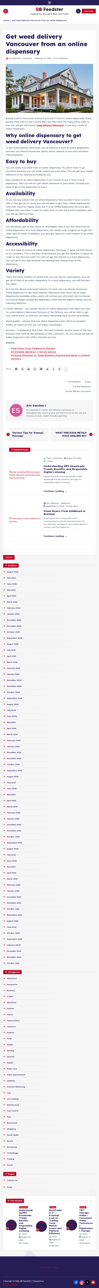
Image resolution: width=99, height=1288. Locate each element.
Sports (10, 1141)
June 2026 (11, 584)
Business (11, 990)
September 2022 (14, 843)
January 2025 (13, 674)
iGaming (11, 1081)
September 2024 (14, 698)
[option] (19, 1224)
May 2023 (11, 794)
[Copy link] (65, 369)
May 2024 (11, 722)
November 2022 (14, 830)
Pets (9, 1117)
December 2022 (14, 824)
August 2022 (12, 849)
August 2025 (12, 644)
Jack (49, 458)
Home (6, 20)
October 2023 (13, 764)
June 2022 (11, 861)
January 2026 (13, 614)
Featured (27, 58)
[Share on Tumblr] (53, 369)
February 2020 (13, 945)
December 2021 (14, 897)
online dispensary (82, 386)
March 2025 (12, 662)
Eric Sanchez (15, 58)
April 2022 (11, 873)
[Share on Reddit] (47, 369)
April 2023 (11, 800)
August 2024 (13, 704)
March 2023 (12, 806)
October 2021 (13, 909)
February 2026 (13, 608)
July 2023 (11, 782)
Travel (10, 1165)
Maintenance (13, 1105)
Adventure (11, 978)
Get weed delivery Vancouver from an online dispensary (39, 20)
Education (11, 1002)
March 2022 (12, 879)
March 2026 (12, 602)
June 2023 (11, 788)
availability (75, 382)
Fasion (10, 1014)
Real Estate (12, 1123)
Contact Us (12, 1180)
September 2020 (14, 939)
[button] (87, 1201)
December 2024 (14, 680)
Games (10, 1044)
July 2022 (11, 855)
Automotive (12, 984)
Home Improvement (16, 1075)
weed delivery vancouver (79, 391)
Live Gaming (12, 1099)
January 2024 (13, 746)
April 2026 (11, 596)
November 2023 (14, 758)
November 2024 (14, 686)
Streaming (11, 1147)
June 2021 (11, 927)
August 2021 (12, 921)
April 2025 (11, 656)
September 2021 (14, 915)
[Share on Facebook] (16, 369)
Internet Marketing (16, 1087)
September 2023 (14, 770)
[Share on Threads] (59, 369)
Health (10, 1063)
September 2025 (14, 638)
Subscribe (88, 11)
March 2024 (12, 734)
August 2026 (12, 572)
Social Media (13, 1135)
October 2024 (13, 692)
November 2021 (14, 903)
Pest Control (12, 1111)
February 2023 (13, 813)
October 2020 (13, 933)
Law (9, 1093)
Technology (12, 1153)
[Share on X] (22, 369)
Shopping (11, 1129)
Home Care (12, 1069)
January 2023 (13, 819)
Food (9, 1038)
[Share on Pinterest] (41, 369)
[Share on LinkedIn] (28, 369)
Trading (10, 1159)
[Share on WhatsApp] (34, 369)
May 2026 (11, 590)
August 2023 (12, 776)
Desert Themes (10, 1284)
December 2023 (14, 752)
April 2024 (11, 728)
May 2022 (11, 867)
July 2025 (11, 650)
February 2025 (13, 668)
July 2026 (11, 578)
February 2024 (13, 740)
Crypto (10, 996)
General (10, 1057)
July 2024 (11, 710)
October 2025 (13, 632)
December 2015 (14, 951)
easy (88, 382)
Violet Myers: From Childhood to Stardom (33, 348)
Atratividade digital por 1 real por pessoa (33, 352)
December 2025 (14, 620)
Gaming (10, 1050)
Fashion (10, 1008)
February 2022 (13, 885)
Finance (10, 1032)
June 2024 (11, 716)
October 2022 (13, 837)
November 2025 (14, 626)
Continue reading (54, 491)
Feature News (13, 1020)
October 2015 (13, 963)
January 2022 (13, 891)
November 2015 (14, 957)
